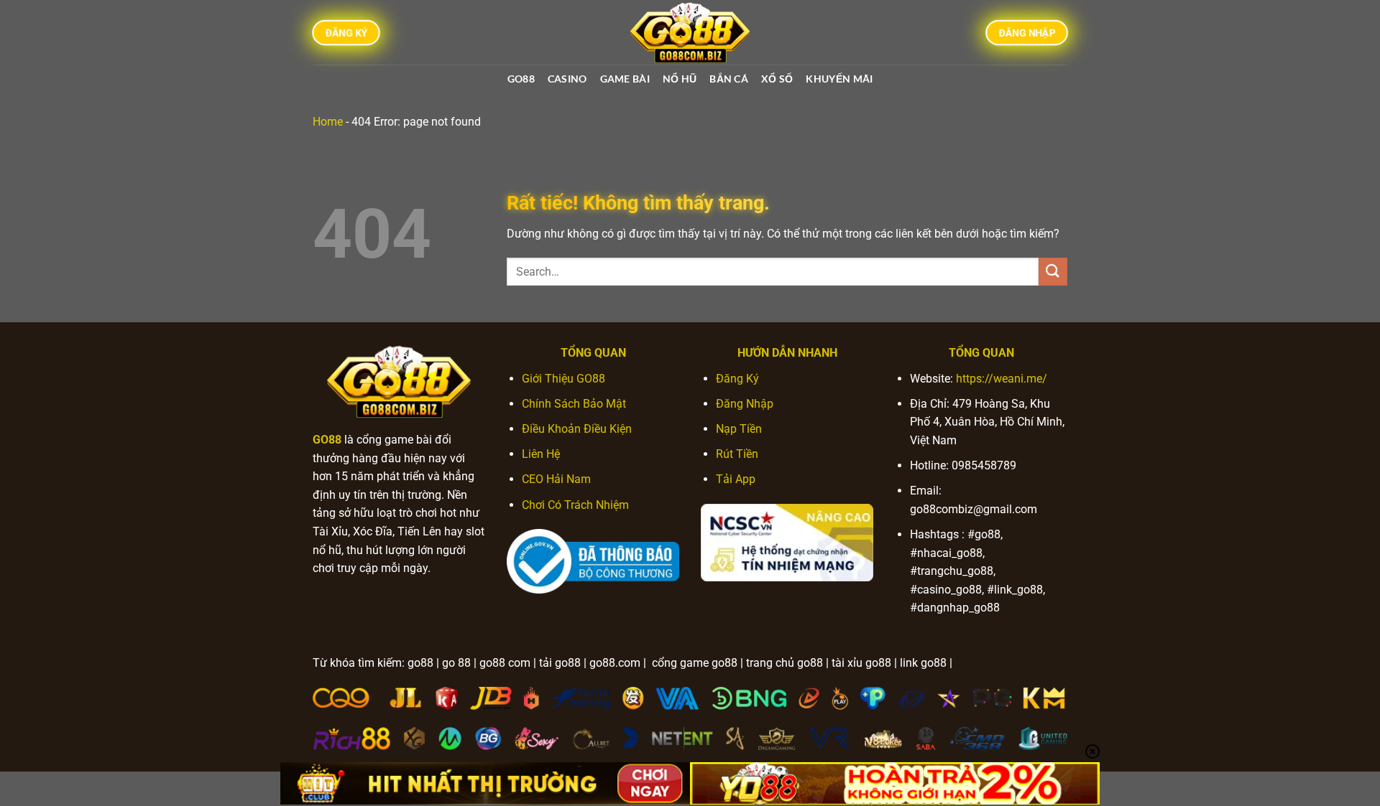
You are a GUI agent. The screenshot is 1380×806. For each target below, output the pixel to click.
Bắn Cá (728, 78)
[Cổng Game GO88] (690, 32)
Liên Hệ (541, 454)
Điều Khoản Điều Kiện (577, 429)
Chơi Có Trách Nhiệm (575, 505)
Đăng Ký (737, 378)
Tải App (735, 479)
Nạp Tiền (739, 429)
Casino (567, 78)
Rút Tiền (737, 454)
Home (328, 121)
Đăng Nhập (744, 404)
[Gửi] (1053, 272)
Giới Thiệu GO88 (563, 378)
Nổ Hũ (679, 78)
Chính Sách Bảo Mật (574, 404)
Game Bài (625, 78)
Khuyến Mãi (839, 78)
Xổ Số (777, 78)
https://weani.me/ (1001, 378)
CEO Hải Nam (556, 479)
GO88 (521, 78)
